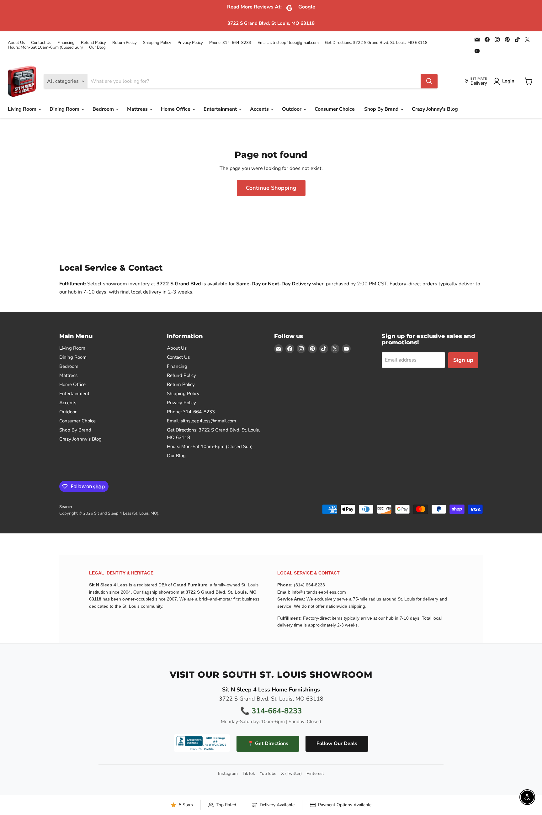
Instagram (228, 773)
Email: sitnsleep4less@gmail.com (288, 42)
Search (65, 507)
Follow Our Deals (336, 743)
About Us (16, 42)
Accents (260, 109)
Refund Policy (93, 42)
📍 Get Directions (267, 743)
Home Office (176, 109)
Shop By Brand (382, 109)
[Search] (429, 81)
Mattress (138, 109)
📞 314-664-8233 (271, 711)
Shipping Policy (157, 42)
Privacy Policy (190, 42)
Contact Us (41, 42)
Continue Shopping (271, 188)
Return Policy (124, 42)
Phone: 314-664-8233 (230, 42)
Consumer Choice (335, 109)
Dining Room (65, 109)
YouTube (268, 773)
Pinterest (315, 773)
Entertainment (221, 109)
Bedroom (104, 109)
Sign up (463, 360)
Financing (66, 42)
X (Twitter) (291, 773)
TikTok (248, 773)
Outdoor (292, 109)
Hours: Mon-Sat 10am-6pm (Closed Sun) (45, 47)
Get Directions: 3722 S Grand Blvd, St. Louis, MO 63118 (376, 42)
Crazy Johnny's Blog (435, 109)
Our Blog (97, 47)
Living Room (23, 109)
